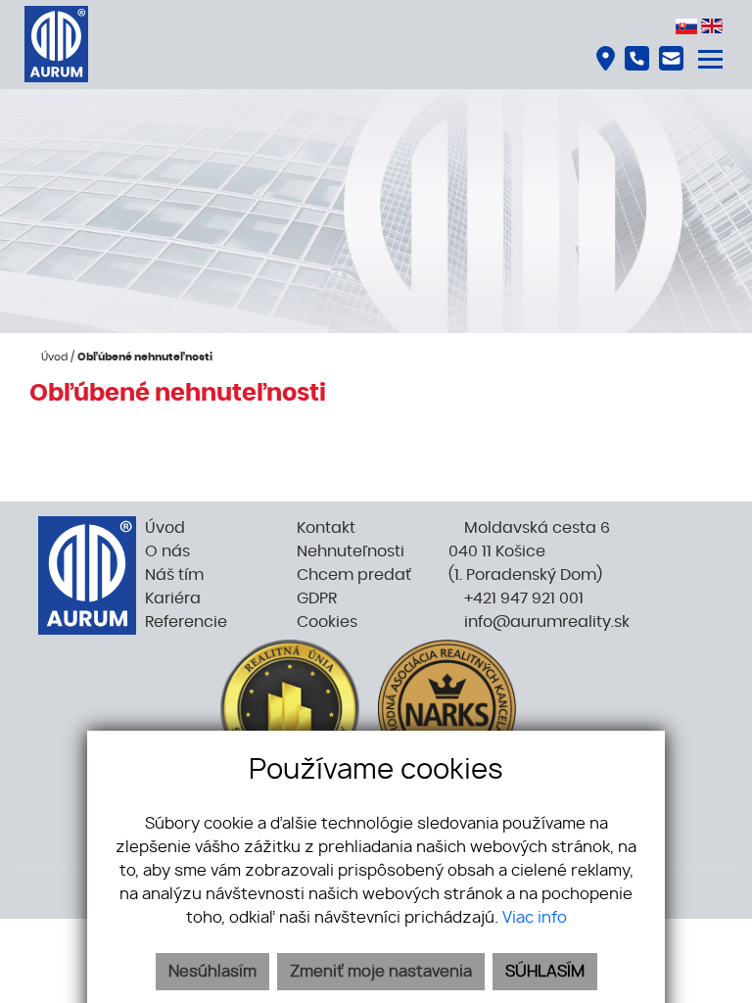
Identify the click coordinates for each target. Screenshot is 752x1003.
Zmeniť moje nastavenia (381, 971)
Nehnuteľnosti (350, 551)
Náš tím (174, 575)
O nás (167, 551)
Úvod (53, 357)
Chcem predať (354, 575)
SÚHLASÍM (545, 971)
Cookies (327, 622)
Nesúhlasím (212, 971)
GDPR (317, 598)
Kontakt (326, 528)
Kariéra (173, 598)
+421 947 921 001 (522, 598)
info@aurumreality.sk (545, 622)
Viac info (534, 918)
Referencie (186, 622)
